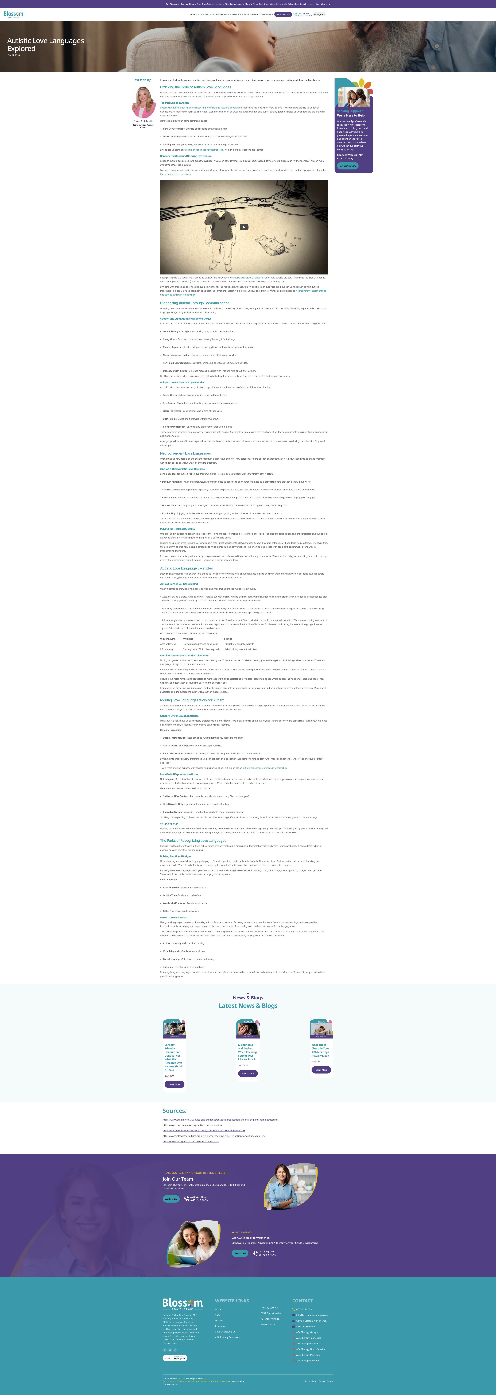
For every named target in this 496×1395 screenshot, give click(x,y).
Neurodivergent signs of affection (247, 277)
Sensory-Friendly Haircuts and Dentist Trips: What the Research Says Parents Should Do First (174, 1057)
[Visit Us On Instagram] (175, 1350)
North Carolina (201, 1381)
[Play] (244, 227)
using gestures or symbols (177, 174)
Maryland (225, 1381)
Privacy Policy (311, 1381)
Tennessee (182, 1381)
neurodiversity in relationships (311, 290)
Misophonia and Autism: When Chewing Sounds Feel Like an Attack (247, 1052)
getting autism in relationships (180, 294)
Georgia (173, 1381)
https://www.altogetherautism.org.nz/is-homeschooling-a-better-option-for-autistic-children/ (214, 1135)
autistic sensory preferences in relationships (265, 768)
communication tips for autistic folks (204, 149)
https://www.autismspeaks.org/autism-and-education (192, 1125)
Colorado (212, 1381)
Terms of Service (326, 1381)
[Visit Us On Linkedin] (170, 1350)
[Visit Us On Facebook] (165, 1350)
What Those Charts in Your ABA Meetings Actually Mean (321, 1050)
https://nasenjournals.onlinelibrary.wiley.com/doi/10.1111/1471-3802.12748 (204, 1130)
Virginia (191, 1381)
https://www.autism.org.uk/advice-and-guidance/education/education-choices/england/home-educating (220, 1119)
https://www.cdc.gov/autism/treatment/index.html (191, 1141)
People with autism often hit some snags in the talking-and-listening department (201, 107)
